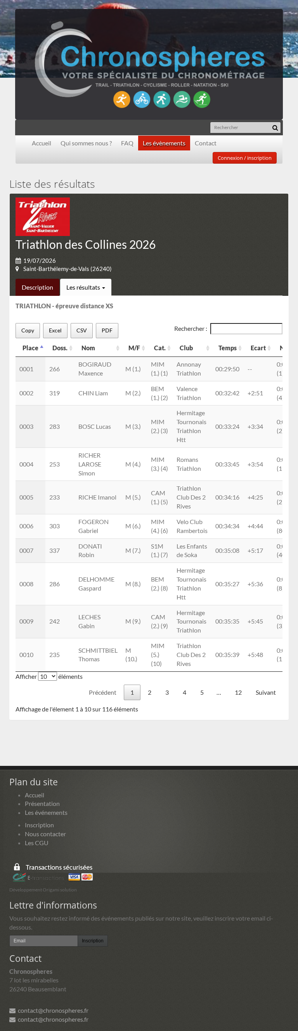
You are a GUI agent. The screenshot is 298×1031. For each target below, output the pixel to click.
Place (30, 347)
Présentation (42, 803)
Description (37, 287)
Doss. (60, 347)
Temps (227, 347)
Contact (206, 143)
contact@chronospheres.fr (52, 1010)
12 (238, 692)
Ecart (258, 347)
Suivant (266, 692)
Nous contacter (45, 833)
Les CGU (37, 842)
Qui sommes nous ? (86, 143)
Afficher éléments (49, 676)
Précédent (102, 692)
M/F (134, 347)
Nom (88, 347)
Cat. (160, 347)
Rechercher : (190, 328)
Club (186, 347)
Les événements (46, 812)
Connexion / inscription (245, 157)
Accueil (41, 143)
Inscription (39, 824)
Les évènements (164, 143)
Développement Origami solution (43, 890)
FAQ (127, 143)
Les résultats (83, 287)
